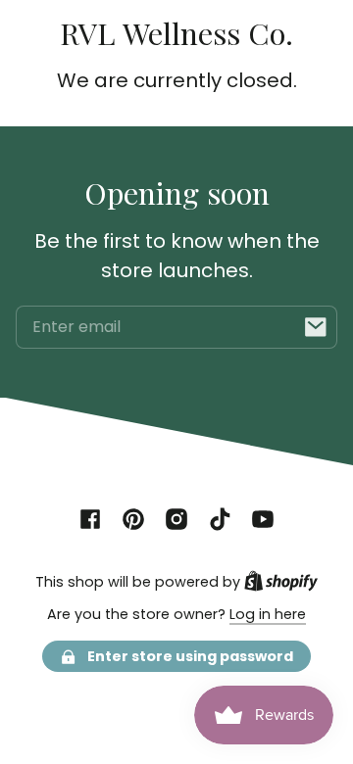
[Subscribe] (315, 327)
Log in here (267, 614)
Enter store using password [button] (190, 656)
